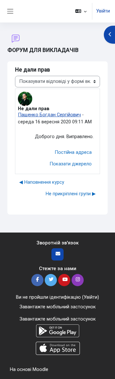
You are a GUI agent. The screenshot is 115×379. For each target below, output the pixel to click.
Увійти (103, 11)
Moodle (40, 369)
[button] (81, 11)
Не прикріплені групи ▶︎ (71, 194)
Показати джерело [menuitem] (71, 164)
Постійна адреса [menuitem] (73, 152)
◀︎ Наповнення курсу (41, 182)
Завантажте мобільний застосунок (57, 307)
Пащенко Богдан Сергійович (49, 115)
